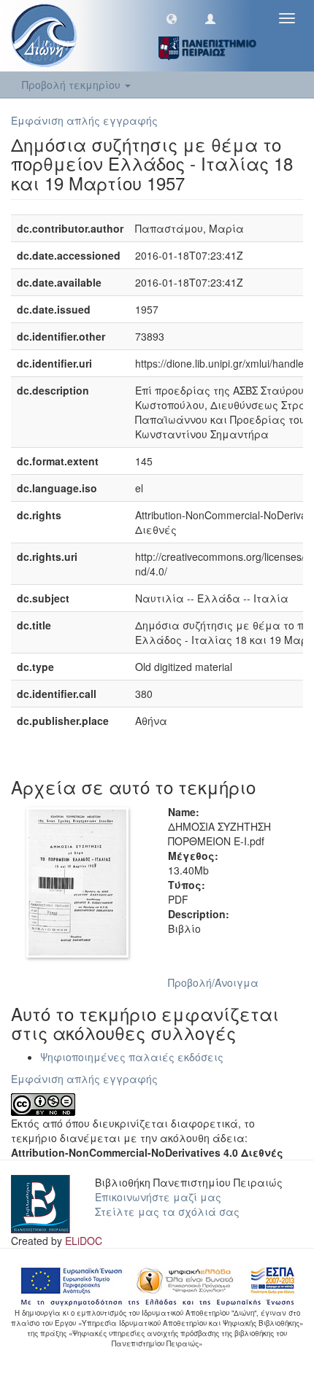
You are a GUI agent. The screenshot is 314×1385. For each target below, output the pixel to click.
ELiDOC (83, 1240)
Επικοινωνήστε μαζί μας (158, 1197)
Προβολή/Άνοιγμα (213, 982)
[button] (171, 18)
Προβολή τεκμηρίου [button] (72, 84)
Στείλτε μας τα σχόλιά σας (167, 1211)
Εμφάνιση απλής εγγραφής (84, 120)
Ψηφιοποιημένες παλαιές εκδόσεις (131, 1057)
